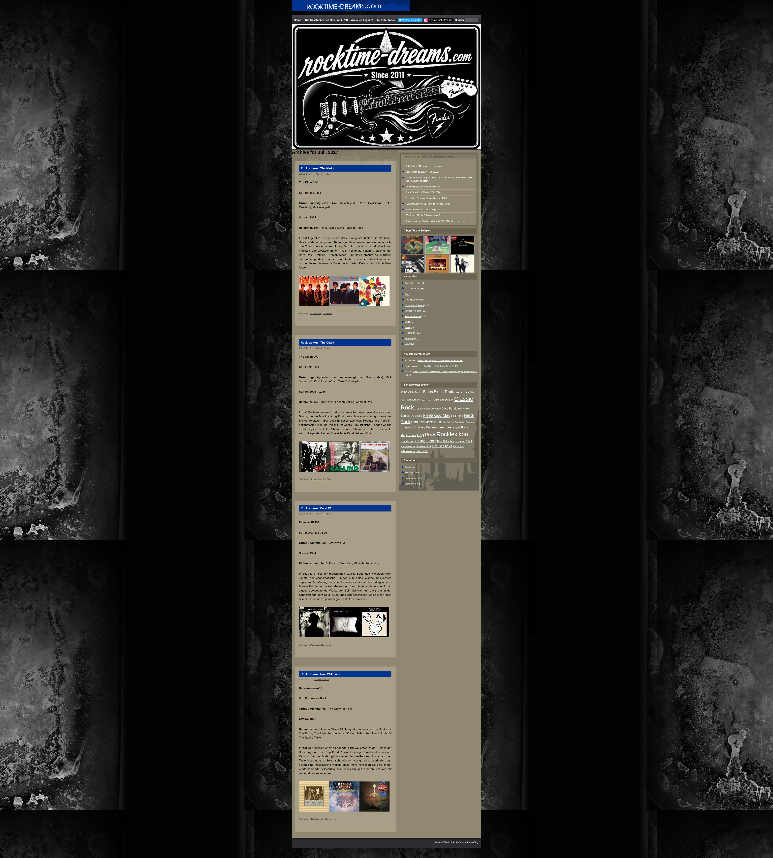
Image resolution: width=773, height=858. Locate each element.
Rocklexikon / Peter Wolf (317, 508)
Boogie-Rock (426, 400)
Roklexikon (326, 645)
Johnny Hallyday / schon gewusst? (422, 186)
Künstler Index (386, 20)
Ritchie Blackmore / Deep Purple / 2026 (424, 209)
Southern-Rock (408, 446)
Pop (420, 435)
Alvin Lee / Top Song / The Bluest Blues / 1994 (440, 360)
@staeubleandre (411, 20)
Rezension (410, 333)
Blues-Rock (444, 391)
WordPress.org (412, 483)
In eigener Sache (413, 311)
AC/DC (404, 392)
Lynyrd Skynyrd (461, 427)
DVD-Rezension (413, 299)
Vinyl (407, 344)
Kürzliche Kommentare (434, 156)
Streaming (410, 338)
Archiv (451, 156)
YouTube (422, 451)
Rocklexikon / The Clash (317, 342)
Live (448, 427)
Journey (470, 422)
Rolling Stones (425, 441)
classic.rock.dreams (440, 20)
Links (407, 322)
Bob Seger (413, 400)
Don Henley (464, 408)
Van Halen (458, 446)
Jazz (429, 422)
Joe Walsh (460, 422)
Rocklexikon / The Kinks (317, 168)
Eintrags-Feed (412, 472)
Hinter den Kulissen (414, 305)
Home (297, 20)
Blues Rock (462, 392)
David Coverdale (432, 408)
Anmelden (409, 467)
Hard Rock (418, 422)
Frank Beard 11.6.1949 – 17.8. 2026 (422, 192)
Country (419, 408)
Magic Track (408, 435)
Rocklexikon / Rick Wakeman (320, 674)
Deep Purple (449, 408)
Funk (460, 415)
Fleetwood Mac (436, 415)
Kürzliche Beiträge (411, 156)
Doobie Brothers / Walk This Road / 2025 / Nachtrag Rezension (436, 221)
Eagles (405, 415)
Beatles (418, 392)
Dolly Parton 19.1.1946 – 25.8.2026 (422, 172)
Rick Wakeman (317, 819)
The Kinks (327, 313)
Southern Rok (423, 446)
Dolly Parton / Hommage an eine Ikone (424, 166)
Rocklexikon (315, 313)
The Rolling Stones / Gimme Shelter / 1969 (426, 198)
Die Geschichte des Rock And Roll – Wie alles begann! (339, 20)
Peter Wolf (315, 645)
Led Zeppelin (407, 427)
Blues (428, 392)
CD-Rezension (412, 288)
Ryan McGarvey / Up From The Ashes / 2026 (427, 204)
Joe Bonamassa (444, 422)
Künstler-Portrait (323, 174)
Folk (453, 416)
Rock (430, 434)
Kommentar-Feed (413, 478)
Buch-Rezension (413, 283)
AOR (411, 392)
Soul (469, 441)
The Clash (327, 479)
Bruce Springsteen (443, 400)
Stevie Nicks (442, 446)
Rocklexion (407, 441)
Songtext (460, 441)
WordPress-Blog (470, 842)
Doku (407, 294)
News (407, 327)
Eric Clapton (416, 416)
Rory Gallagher (445, 441)
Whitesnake (408, 451)
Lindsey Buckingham (429, 427)
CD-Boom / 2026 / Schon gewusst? (422, 215)
